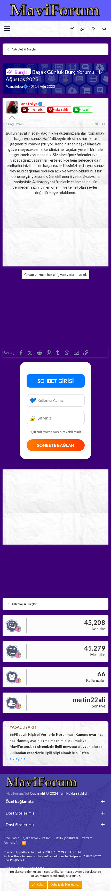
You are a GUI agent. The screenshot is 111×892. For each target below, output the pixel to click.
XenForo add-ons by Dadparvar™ (63, 856)
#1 (103, 124)
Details (21, 860)
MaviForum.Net (17, 793)
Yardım (87, 838)
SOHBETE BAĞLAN (55, 445)
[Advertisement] (55, 229)
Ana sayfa (11, 843)
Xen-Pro (9, 860)
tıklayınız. (18, 759)
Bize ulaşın (11, 838)
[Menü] (7, 29)
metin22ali (89, 699)
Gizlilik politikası (66, 838)
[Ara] (104, 28)
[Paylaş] (96, 124)
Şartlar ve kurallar (36, 838)
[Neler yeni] (93, 28)
